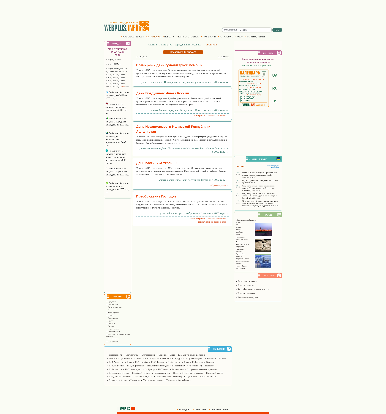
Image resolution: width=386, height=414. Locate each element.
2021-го (108, 75)
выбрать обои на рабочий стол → (213, 222)
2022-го (125, 72)
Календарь (166, 44)
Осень (239, 230)
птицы (239, 251)
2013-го (122, 81)
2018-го (108, 78)
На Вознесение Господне (203, 362)
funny (239, 263)
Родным (148, 376)
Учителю (170, 380)
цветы (239, 256)
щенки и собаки (243, 259)
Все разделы (275, 167)
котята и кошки (242, 239)
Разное (138, 376)
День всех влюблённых (162, 358)
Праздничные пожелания (120, 376)
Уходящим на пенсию (153, 380)
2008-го (115, 87)
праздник (240, 246)
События (111, 315)
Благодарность (115, 355)
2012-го (108, 84)
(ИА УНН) (275, 206)
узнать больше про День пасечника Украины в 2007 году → (194, 179)
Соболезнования (114, 331)
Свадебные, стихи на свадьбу (169, 376)
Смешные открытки (115, 307)
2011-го (115, 84)
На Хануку (163, 369)
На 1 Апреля (114, 362)
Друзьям (111, 321)
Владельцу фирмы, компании (191, 355)
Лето (239, 227)
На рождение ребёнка (119, 373)
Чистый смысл (184, 380)
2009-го (108, 87)
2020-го (115, 75)
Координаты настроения (248, 297)
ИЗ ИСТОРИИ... (227, 37)
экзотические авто (243, 261)
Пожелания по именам (192, 373)
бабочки (240, 232)
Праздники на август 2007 (188, 44)
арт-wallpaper (242, 266)
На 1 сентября (141, 362)
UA (274, 75)
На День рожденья (135, 366)
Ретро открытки (113, 329)
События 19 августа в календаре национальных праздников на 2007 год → (117, 139)
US (274, 101)
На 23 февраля (157, 362)
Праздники (112, 302)
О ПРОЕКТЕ (201, 409)
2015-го (108, 81)
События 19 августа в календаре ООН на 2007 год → (117, 95)
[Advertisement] (193, 11)
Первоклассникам (162, 373)
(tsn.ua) (253, 177)
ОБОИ (240, 37)
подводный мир (243, 244)
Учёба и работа (113, 312)
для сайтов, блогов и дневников (258, 65)
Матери (222, 358)
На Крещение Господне (158, 366)
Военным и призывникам (120, 358)
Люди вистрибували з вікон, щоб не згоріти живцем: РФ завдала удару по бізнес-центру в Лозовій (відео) (258, 188)
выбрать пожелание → (218, 115)
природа (240, 249)
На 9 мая (185, 362)
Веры (172, 355)
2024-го (111, 72)
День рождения (113, 339)
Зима (239, 222)
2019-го (122, 75)
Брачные (111, 326)
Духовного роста (195, 358)
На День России (116, 366)
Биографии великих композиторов (253, 289)
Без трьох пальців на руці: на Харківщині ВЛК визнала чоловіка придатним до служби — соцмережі (259, 175)
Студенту (113, 380)
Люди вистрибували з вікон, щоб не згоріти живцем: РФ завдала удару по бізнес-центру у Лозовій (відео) (259, 196)
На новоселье (177, 369)
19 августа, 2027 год (113, 64)
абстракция (241, 268)
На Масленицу (178, 366)
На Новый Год (195, 366)
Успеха (124, 380)
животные (241, 237)
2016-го (122, 78)
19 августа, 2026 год (113, 60)
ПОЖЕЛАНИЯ (209, 37)
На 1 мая (128, 362)
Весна (239, 225)
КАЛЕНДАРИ (184, 409)
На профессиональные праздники (202, 369)
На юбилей (137, 373)
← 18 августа (140, 56)
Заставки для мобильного (246, 220)
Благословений (148, 355)
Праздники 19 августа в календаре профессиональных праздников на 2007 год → (116, 157)
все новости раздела (273, 166)
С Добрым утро (113, 341)
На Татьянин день (133, 369)
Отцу (148, 373)
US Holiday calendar (256, 37)
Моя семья (112, 310)
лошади (240, 242)
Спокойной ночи (208, 376)
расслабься (241, 254)
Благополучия (132, 355)
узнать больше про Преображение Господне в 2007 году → (194, 213)
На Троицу (150, 369)
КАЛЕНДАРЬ (154, 37)
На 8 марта (172, 362)
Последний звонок (214, 373)
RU (274, 88)
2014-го (115, 81)
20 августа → (225, 56)
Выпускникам (142, 358)
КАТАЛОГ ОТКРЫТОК (188, 37)
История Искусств (245, 285)
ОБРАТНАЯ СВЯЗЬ (219, 409)
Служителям (191, 376)
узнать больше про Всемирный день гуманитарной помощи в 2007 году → (185, 81)
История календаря (246, 293)
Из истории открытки (247, 281)
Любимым (111, 323)
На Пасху (209, 366)
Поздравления (113, 318)
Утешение (135, 380)
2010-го (122, 84)
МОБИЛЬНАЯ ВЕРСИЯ (133, 37)
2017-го (115, 78)
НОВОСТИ (169, 37)
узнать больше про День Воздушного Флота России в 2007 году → (190, 110)
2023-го (118, 72)
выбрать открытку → (197, 115)
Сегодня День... (113, 304)
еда (238, 234)
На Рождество (115, 369)
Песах (176, 373)
